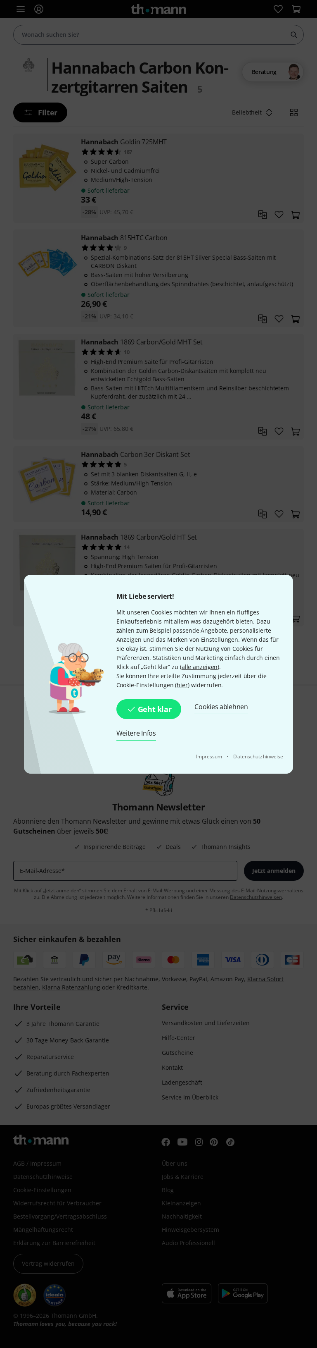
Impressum (209, 756)
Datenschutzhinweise (258, 756)
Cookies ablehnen (221, 706)
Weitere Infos (136, 733)
